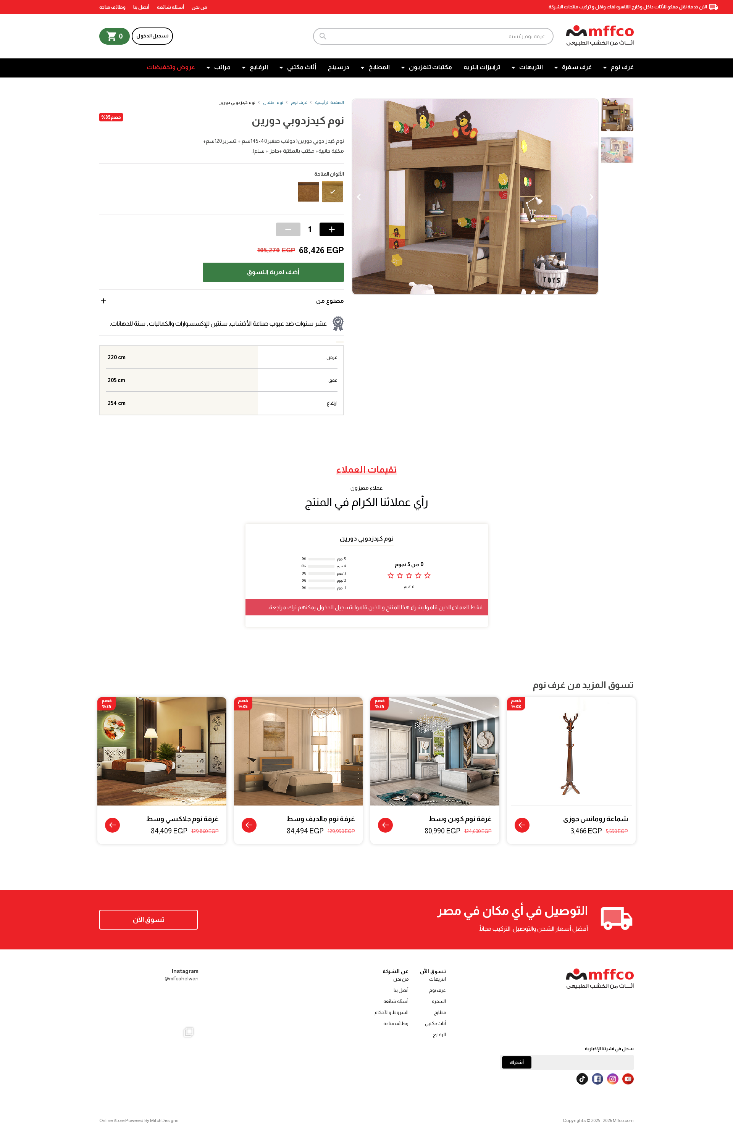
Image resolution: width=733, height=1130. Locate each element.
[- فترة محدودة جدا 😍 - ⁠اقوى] (149, 1006)
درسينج (338, 67)
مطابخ (440, 1012)
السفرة (439, 1001)
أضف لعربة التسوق (273, 272)
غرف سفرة (577, 67)
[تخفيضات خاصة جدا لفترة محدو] (116, 1071)
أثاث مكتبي (301, 67)
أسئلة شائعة (170, 7)
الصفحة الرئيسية (329, 102)
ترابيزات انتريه (481, 67)
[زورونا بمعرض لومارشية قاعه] (149, 1071)
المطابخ (379, 67)
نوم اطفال (273, 102)
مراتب (222, 67)
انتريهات (531, 67)
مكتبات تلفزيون (430, 67)
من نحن (199, 7)
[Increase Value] (332, 229)
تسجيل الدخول (152, 36)
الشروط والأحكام (391, 1012)
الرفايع (259, 67)
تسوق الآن (149, 919)
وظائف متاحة (112, 7)
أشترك (517, 1062)
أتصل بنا (141, 7)
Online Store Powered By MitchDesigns (138, 1120)
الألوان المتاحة (329, 174)
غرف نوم (622, 67)
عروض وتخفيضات (171, 67)
